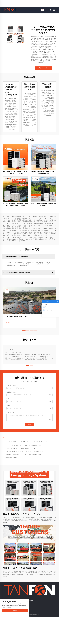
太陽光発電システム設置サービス (14, 454)
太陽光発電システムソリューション (14, 451)
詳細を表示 (15, 157)
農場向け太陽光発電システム (28, 448)
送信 (29, 424)
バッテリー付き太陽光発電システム (32, 445)
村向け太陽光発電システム (12, 457)
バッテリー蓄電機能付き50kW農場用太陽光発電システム (43, 204)
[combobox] (9, 394)
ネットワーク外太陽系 (11, 442)
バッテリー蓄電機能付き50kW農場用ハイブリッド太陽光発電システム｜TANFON (15, 204)
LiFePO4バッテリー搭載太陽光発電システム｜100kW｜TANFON (43, 172)
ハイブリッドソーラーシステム (13, 445)
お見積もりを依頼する (43, 68)
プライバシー (29, 616)
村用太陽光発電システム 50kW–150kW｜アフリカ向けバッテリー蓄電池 (15, 172)
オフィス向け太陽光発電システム (33, 454)
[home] (10, 10)
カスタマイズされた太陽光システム (34, 451)
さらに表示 (7, 322)
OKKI (44, 304)
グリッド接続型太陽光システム (40, 442)
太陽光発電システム (24, 442)
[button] (24, 330)
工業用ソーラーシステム (11, 448)
